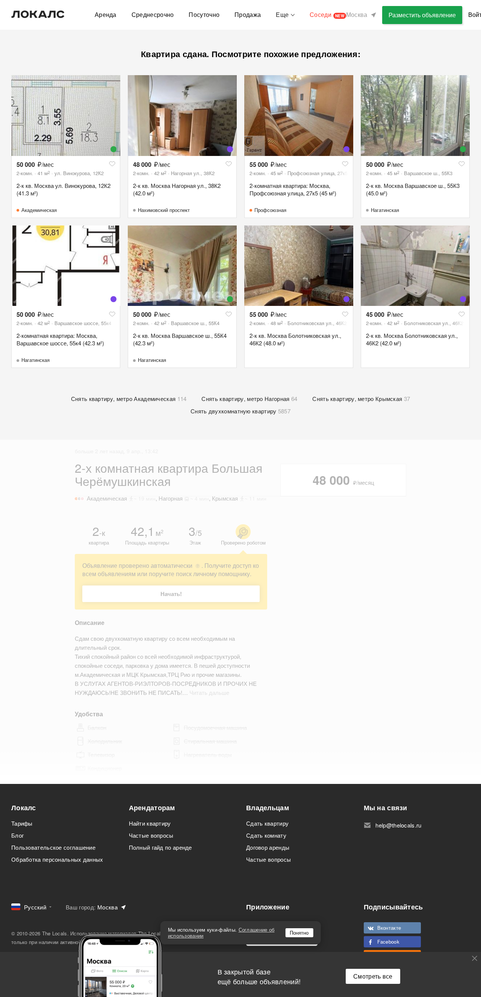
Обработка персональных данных (57, 859)
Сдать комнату (266, 835)
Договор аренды (267, 847)
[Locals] (38, 14)
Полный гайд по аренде (160, 847)
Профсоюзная (270, 209)
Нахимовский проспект (164, 209)
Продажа (247, 14)
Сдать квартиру (267, 823)
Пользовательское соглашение (53, 847)
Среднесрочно (153, 14)
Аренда (105, 14)
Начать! (171, 594)
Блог (17, 835)
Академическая (39, 209)
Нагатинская (385, 209)
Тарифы (22, 823)
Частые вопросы (151, 835)
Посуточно (204, 14)
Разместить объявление (422, 15)
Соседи (327, 14)
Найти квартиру (150, 823)
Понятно (299, 932)
